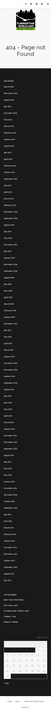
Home (9, 701)
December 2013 (10, 547)
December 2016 (10, 363)
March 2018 (9, 304)
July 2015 (7, 462)
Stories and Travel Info (16, 611)
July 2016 (7, 396)
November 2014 (10, 495)
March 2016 (9, 422)
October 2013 (9, 561)
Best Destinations (14, 600)
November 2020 (11, 212)
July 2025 (7, 106)
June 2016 (8, 403)
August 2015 (9, 455)
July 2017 (7, 330)
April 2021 (8, 192)
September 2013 (10, 567)
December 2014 (10, 488)
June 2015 (8, 468)
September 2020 (11, 218)
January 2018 (9, 317)
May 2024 (8, 120)
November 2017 (10, 324)
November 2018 (10, 264)
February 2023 (10, 166)
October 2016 (9, 376)
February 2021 (10, 205)
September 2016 (10, 383)
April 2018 (8, 297)
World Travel (11, 622)
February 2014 (10, 534)
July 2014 (7, 514)
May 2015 (8, 475)
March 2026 (9, 87)
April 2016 (8, 416)
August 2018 (9, 278)
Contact (25, 707)
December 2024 (10, 113)
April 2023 (8, 159)
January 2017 (9, 357)
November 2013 (10, 554)
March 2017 (9, 350)
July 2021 (7, 185)
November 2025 (10, 93)
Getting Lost (11, 605)
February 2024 (10, 133)
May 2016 (8, 409)
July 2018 (7, 284)
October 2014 (9, 501)
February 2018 (10, 310)
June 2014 (8, 521)
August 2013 (9, 574)
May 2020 (8, 238)
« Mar (6, 683)
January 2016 (9, 429)
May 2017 (8, 337)
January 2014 (9, 541)
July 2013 (7, 580)
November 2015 (10, 442)
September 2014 (10, 508)
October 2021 (9, 172)
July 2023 (7, 153)
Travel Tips (10, 617)
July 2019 (7, 251)
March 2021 (9, 199)
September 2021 (10, 179)
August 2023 (9, 146)
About (18, 701)
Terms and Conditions (33, 701)
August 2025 (9, 100)
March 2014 (9, 528)
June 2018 (8, 291)
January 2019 (9, 258)
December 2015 (10, 436)
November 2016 (10, 370)
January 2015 (9, 482)
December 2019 (10, 245)
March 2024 (9, 126)
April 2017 (8, 343)
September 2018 (10, 271)
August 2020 (9, 225)
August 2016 (9, 389)
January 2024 (9, 139)
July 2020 (8, 231)
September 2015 (10, 449)
